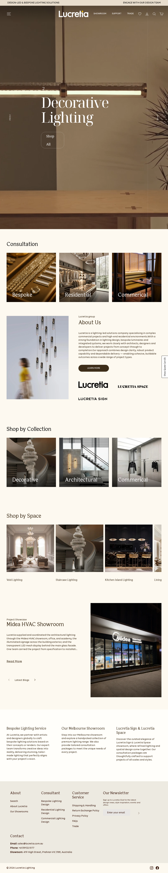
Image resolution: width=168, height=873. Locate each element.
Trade (75, 826)
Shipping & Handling (84, 805)
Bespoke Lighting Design (51, 803)
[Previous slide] (9, 680)
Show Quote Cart (165, 366)
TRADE (130, 14)
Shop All (50, 140)
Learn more (93, 368)
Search (14, 801)
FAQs (75, 821)
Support (116, 14)
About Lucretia (18, 806)
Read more (14, 661)
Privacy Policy (80, 816)
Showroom (100, 14)
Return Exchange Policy (85, 811)
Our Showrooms (19, 812)
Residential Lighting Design (53, 812)
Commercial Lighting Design (53, 820)
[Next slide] (34, 680)
